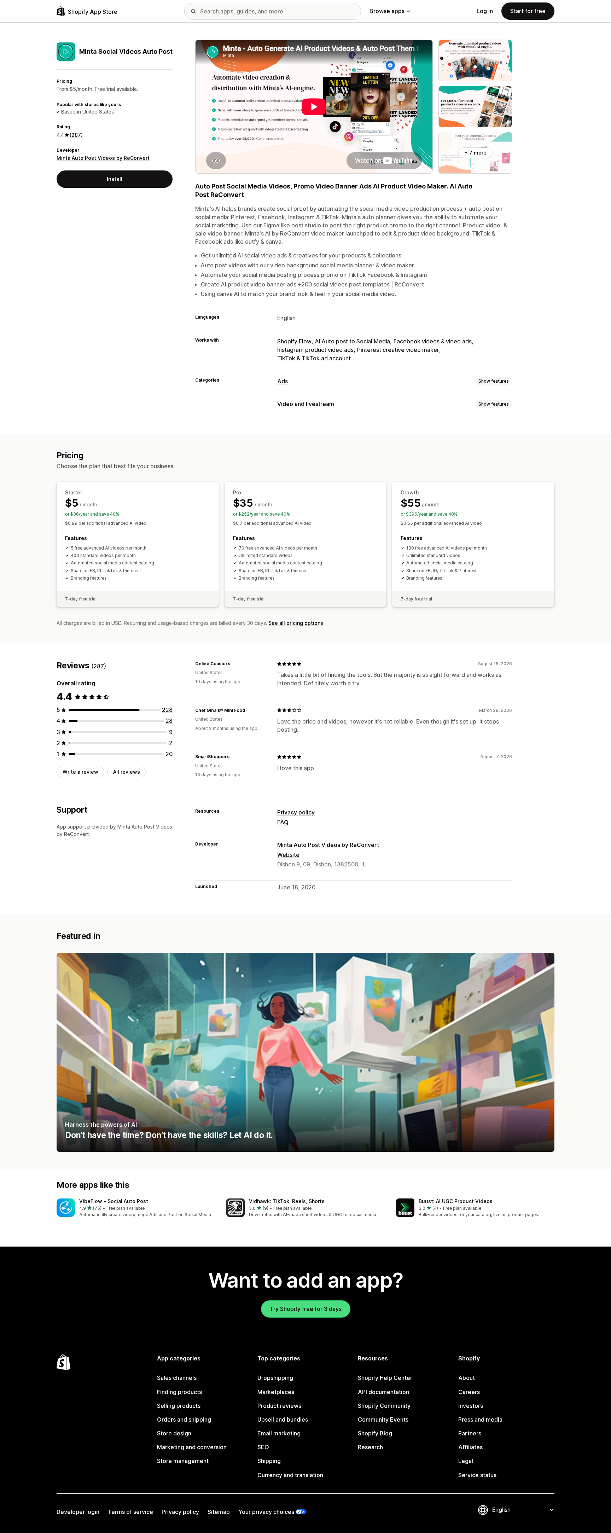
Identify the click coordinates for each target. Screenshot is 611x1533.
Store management (183, 1460)
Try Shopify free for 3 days (306, 1308)
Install (114, 178)
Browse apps (387, 10)
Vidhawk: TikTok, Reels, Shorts (287, 1201)
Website (288, 854)
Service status (477, 1475)
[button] (136, 1208)
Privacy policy (296, 812)
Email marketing (279, 1433)
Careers (469, 1391)
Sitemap (219, 1511)
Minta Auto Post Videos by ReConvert (103, 158)
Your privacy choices (266, 1511)
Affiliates (470, 1447)
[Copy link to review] (234, 664)
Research (370, 1447)
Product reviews (279, 1405)
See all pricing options (295, 623)
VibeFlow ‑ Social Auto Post (113, 1201)
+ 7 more (475, 153)
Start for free (528, 10)
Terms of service (130, 1511)
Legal (465, 1460)
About (466, 1377)
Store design (174, 1433)
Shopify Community (384, 1405)
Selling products (178, 1405)
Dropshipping (275, 1377)
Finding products (179, 1391)
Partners (469, 1433)
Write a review (80, 772)
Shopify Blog (375, 1433)
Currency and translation (290, 1475)
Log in (485, 10)
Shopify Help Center (385, 1377)
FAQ (283, 822)
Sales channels (177, 1377)
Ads (282, 381)
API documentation (383, 1391)
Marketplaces (275, 1391)
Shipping (269, 1460)
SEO (263, 1447)
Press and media (480, 1419)
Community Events (383, 1419)
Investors (470, 1405)
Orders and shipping (184, 1419)
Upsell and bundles (282, 1419)
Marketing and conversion (192, 1447)
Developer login (78, 1511)
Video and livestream (305, 403)
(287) (76, 135)
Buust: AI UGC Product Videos (456, 1201)
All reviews (126, 772)
